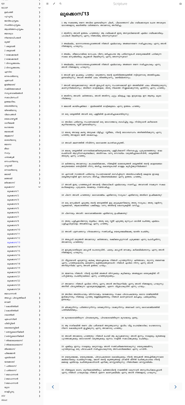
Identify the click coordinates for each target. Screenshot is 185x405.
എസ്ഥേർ (8, 80)
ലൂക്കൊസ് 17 (13, 259)
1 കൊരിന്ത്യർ (11, 306)
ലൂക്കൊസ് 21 (13, 276)
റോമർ (7, 302)
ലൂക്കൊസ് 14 (13, 246)
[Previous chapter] (52, 386)
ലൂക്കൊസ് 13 (13, 242)
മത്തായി (8, 178)
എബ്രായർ (9, 357)
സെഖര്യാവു (10, 169)
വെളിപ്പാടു (9, 391)
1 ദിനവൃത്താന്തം (12, 63)
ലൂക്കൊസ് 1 (13, 191)
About (4, 400)
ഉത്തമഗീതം (9, 101)
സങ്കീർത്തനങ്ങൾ (12, 88)
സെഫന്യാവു (11, 161)
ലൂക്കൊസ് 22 (13, 280)
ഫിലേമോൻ (9, 353)
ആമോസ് (8, 135)
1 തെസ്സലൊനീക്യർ (14, 331)
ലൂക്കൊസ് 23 (13, 285)
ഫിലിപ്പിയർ (9, 323)
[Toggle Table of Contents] (47, 3)
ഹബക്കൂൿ (9, 157)
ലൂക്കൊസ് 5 (13, 208)
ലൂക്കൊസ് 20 (13, 272)
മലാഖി (7, 174)
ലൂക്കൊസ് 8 (13, 221)
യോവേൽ (8, 131)
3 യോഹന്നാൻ (11, 383)
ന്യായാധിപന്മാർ (12, 37)
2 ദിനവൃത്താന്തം (12, 67)
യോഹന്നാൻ (10, 293)
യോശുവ (8, 33)
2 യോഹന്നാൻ (11, 378)
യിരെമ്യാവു (10, 110)
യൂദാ (6, 387)
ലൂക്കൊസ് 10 (13, 229)
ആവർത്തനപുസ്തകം (13, 29)
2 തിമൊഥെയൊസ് (13, 344)
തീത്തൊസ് (9, 349)
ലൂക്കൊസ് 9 (13, 225)
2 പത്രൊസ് (10, 370)
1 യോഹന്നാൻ (11, 374)
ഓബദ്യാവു (10, 140)
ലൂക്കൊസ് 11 (13, 233)
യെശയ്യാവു (10, 105)
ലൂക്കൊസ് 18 (13, 263)
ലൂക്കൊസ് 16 (13, 255)
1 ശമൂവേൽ (9, 46)
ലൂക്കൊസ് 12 (13, 238)
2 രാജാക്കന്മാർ (11, 59)
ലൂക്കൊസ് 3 (13, 199)
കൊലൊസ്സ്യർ (11, 327)
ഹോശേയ (9, 127)
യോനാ (7, 144)
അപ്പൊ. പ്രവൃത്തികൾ (15, 297)
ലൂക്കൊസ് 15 (13, 250)
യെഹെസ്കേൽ (10, 118)
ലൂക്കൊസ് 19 (13, 267)
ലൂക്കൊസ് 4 (13, 203)
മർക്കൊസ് (9, 182)
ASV (3, 395)
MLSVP (4, 7)
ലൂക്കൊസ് (9, 187)
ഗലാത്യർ (9, 314)
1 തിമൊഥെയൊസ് (13, 340)
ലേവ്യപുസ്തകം (11, 20)
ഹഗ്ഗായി (8, 165)
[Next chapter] (175, 386)
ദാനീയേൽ (9, 123)
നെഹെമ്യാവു (11, 76)
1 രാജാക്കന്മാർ (11, 54)
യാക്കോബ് (9, 361)
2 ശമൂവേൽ (9, 50)
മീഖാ (6, 148)
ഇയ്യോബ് (9, 84)
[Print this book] (180, 3)
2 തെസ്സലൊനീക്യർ (14, 336)
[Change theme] (54, 3)
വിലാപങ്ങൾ (10, 114)
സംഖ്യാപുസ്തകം (12, 24)
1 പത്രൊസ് (10, 366)
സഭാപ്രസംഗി (11, 97)
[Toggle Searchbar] (60, 3)
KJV (2, 3)
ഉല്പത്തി (8, 12)
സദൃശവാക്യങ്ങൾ (13, 93)
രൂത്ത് (7, 41)
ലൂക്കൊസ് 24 (13, 289)
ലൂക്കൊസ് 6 (13, 212)
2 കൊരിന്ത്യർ (11, 310)
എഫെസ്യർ (10, 319)
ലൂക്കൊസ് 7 (13, 216)
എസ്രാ (8, 71)
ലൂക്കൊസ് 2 (13, 195)
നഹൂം (7, 152)
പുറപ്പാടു (8, 16)
